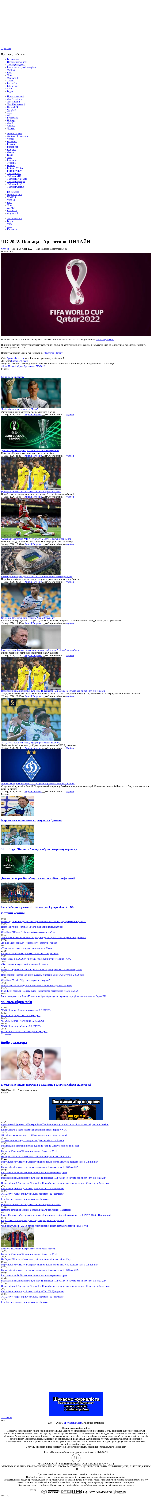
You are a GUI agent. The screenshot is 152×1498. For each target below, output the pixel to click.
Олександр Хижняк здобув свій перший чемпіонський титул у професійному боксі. (43, 921)
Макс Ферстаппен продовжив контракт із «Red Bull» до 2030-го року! (36, 985)
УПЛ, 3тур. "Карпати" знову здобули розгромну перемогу (30, 742)
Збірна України (14, 133)
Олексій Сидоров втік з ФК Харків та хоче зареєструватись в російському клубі (41, 969)
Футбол (11, 70)
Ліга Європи (13, 101)
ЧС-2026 (11, 109)
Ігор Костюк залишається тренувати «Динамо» (31, 820)
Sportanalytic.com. (105, 339)
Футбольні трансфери (18, 136)
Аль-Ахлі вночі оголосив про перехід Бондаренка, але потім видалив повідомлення (43, 937)
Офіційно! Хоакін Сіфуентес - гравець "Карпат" (25, 980)
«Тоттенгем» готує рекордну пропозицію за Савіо (26, 948)
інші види (12, 160)
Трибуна (11, 163)
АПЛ (9, 115)
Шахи (10, 154)
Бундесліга (12, 117)
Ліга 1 (10, 123)
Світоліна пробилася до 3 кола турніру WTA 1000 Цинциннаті (32, 1188)
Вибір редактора (14, 1043)
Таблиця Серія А (15, 187)
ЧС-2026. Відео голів (16, 1002)
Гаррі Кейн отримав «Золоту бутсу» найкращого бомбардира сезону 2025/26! (40, 991)
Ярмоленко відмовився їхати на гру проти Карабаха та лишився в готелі (38, 783)
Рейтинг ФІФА (14, 171)
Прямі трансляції (15, 96)
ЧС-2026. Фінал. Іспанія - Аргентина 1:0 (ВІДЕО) (26, 1010)
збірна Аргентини (26, 366)
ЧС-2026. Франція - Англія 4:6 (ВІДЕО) (21, 1015)
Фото (9, 88)
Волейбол (12, 141)
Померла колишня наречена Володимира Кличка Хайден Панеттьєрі (46, 1084)
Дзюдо (10, 152)
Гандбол (11, 149)
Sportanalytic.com (15, 358)
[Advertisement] (23, 1347)
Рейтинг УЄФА (15, 168)
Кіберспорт (13, 86)
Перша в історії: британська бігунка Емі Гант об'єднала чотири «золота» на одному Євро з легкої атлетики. (55, 1183)
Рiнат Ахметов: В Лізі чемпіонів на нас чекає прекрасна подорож (34, 1172)
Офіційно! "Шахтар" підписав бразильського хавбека (28, 932)
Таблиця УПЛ (14, 173)
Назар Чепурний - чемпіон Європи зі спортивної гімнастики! (32, 927)
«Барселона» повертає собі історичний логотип (25, 964)
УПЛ (9, 112)
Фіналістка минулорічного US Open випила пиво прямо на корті (34, 1135)
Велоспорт (12, 146)
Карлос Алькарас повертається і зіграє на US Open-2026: (29, 953)
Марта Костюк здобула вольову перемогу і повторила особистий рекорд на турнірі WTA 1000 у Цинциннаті (56, 1215)
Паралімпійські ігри (17, 62)
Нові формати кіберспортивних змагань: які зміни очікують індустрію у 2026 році (42, 975)
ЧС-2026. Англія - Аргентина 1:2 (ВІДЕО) (22, 1021)
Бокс (9, 72)
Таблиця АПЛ (14, 176)
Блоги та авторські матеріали (22, 67)
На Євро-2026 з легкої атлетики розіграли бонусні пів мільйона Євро (36, 1156)
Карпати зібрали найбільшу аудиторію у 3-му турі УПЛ (29, 1151)
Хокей (10, 80)
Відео (10, 91)
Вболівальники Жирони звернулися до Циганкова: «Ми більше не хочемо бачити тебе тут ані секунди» (53, 691)
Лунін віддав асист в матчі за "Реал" (19, 409)
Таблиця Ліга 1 (14, 184)
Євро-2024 (12, 107)
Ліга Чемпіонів (14, 99)
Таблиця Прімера (16, 181)
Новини (11, 165)
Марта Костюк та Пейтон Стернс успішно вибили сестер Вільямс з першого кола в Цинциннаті (49, 1161)
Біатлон (11, 144)
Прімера (11, 120)
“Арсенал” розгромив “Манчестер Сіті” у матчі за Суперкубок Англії (36, 539)
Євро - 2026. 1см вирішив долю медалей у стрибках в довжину (33, 1220)
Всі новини (13, 59)
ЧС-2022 (40, 366)
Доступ (11, 128)
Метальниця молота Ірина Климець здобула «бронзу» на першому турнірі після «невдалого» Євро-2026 (53, 996)
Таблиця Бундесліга (17, 179)
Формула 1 (12, 78)
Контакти (12, 229)
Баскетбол (12, 83)
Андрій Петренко (33, 414)
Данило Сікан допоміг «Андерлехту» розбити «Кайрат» (29, 943)
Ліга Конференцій (16, 104)
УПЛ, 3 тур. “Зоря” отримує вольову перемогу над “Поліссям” (32, 1193)
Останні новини (13, 913)
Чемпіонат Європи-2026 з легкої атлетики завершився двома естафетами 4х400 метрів (44, 1226)
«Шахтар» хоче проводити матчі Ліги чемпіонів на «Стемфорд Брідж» (36, 576)
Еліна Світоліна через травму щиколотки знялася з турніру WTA (34, 1129)
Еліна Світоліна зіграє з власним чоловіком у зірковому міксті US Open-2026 (40, 1167)
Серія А (11, 125)
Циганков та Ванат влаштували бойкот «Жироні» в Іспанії (31, 491)
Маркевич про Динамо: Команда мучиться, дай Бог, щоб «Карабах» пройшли (40, 650)
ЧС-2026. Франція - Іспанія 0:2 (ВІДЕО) (21, 1026)
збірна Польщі (8, 366)
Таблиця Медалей (16, 64)
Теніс (9, 75)
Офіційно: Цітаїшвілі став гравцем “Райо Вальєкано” (28, 618)
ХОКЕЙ (11, 208)
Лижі (9, 157)
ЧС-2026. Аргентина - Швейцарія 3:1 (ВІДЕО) (24, 1031)
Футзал (10, 138)
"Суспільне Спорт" (54, 353)
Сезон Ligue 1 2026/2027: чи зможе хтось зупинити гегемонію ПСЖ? (36, 959)
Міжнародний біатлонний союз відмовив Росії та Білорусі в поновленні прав (40, 1145)
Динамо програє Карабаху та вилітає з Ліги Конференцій (30, 450)
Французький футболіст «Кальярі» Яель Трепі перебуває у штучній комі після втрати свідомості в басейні (55, 1124)
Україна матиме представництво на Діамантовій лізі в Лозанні (32, 1140)
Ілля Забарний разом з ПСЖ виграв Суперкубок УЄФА (37, 907)
